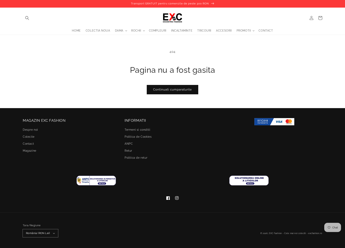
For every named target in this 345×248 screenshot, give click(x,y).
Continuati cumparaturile (172, 89)
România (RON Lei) (38, 233)
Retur (128, 150)
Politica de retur (136, 157)
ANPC (129, 143)
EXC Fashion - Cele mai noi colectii (287, 233)
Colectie (29, 136)
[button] (27, 18)
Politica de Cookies (138, 136)
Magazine (29, 150)
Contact (28, 143)
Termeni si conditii (137, 129)
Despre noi (30, 129)
